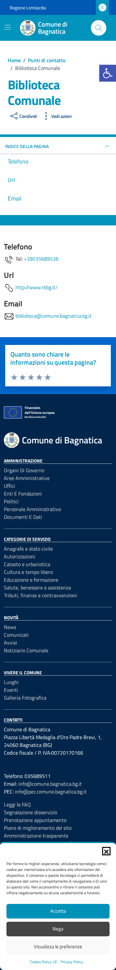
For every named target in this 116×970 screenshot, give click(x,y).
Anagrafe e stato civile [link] (28, 549)
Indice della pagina (27, 146)
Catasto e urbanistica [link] (27, 564)
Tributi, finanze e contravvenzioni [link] (40, 595)
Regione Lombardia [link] (28, 7)
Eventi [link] (11, 690)
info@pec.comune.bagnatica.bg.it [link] (51, 791)
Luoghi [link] (11, 682)
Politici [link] (11, 501)
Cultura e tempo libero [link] (28, 572)
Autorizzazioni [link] (19, 556)
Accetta (58, 911)
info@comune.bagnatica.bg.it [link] (50, 784)
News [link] (10, 627)
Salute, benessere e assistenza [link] (37, 587)
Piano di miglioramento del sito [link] (38, 828)
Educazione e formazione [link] (31, 580)
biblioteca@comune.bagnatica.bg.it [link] (53, 316)
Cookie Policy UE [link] (43, 962)
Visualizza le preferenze (58, 946)
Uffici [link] (9, 486)
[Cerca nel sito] (98, 28)
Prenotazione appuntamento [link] (35, 820)
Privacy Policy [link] (72, 962)
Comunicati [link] (16, 635)
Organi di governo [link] (24, 470)
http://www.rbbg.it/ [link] (36, 287)
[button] (106, 851)
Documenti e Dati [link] (23, 517)
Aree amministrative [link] (27, 478)
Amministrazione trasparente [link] (36, 835)
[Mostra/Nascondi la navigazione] (8, 27)
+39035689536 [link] (41, 259)
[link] (107, 73)
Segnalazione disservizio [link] (30, 812)
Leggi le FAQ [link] (17, 804)
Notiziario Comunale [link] (26, 650)
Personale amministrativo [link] (32, 509)
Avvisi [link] (10, 642)
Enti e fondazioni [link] (23, 493)
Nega (58, 928)
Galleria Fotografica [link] (25, 698)
